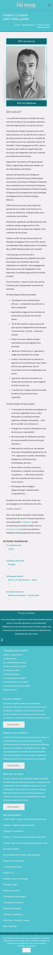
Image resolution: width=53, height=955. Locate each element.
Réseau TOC (8, 872)
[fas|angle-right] (2, 640)
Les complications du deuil (14, 662)
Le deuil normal (9, 658)
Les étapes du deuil (11, 670)
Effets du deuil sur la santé (14, 666)
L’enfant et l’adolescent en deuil (16, 686)
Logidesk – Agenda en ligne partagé (18, 825)
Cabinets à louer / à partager (15, 878)
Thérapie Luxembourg (13, 914)
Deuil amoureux (10, 689)
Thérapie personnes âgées (14, 896)
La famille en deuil (11, 674)
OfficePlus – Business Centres (16, 920)
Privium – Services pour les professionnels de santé (25, 843)
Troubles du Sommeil (12, 866)
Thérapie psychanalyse (13, 902)
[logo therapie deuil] (26, 5)
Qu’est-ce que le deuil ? (13, 654)
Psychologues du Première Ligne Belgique (21, 854)
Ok (26, 950)
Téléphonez (26, 522)
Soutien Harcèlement (12, 908)
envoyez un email (13, 529)
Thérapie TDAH (10, 884)
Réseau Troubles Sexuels (14, 861)
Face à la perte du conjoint (14, 678)
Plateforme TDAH (11, 890)
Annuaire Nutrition (11, 849)
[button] (50, 5)
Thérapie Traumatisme (13, 831)
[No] (49, 945)
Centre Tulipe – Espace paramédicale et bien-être (24, 819)
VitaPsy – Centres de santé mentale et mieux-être (24, 837)
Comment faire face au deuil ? (16, 682)
